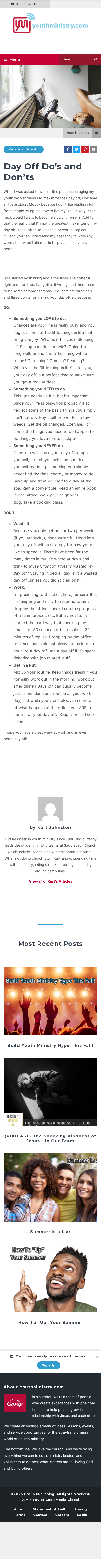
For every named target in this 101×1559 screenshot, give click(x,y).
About (19, 1509)
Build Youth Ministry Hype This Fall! (50, 1045)
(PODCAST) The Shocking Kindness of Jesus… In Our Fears (50, 1138)
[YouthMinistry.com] (50, 23)
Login (82, 1515)
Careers (62, 1515)
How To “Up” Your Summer (50, 1322)
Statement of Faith (49, 1509)
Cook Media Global (62, 1499)
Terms (19, 1515)
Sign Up (48, 1365)
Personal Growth (24, 149)
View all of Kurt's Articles (50, 881)
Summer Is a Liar (50, 1231)
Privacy (80, 1509)
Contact (40, 1515)
